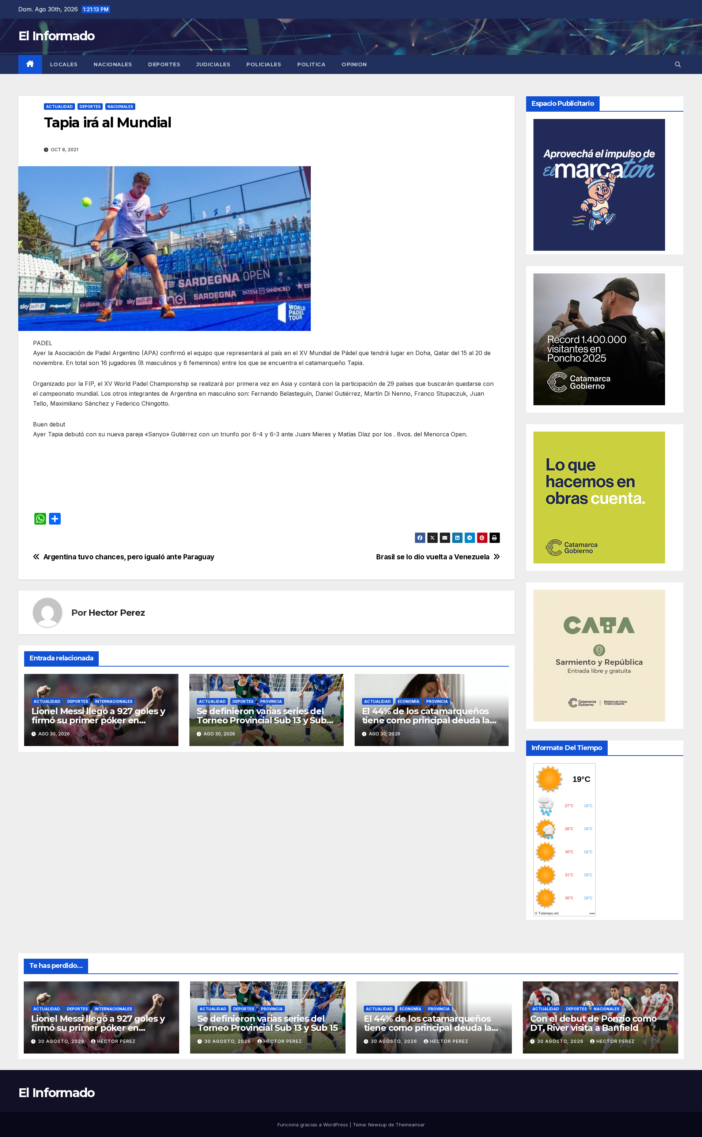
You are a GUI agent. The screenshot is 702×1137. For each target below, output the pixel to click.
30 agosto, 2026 (62, 1041)
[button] (678, 64)
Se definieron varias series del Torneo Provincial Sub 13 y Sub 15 (262, 720)
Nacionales (113, 64)
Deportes (164, 64)
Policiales (263, 64)
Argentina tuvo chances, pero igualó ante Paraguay (129, 557)
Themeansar (410, 1124)
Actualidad (59, 106)
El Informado (56, 36)
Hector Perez (116, 612)
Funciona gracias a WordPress (314, 1124)
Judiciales (213, 64)
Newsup (377, 1124)
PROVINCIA (271, 701)
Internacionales (113, 701)
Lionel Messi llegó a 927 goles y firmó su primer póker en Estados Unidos (98, 720)
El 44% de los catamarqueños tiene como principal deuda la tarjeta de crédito (426, 720)
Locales (64, 64)
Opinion (354, 64)
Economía (408, 701)
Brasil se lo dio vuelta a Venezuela (433, 557)
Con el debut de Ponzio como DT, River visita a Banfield (593, 1023)
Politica (311, 64)
